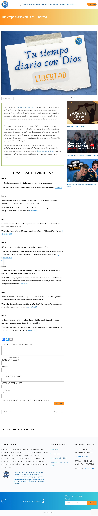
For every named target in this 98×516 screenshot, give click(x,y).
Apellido (4, 373)
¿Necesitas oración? (59, 4)
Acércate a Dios (47, 4)
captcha (68, 506)
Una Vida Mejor (27, 4)
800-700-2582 (83, 457)
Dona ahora (92, 4)
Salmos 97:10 (32, 307)
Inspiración (36, 4)
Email (3, 393)
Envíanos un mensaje (31, 501)
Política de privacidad (58, 458)
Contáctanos (71, 4)
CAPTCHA (5, 390)
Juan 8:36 (58, 187)
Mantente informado (73, 496)
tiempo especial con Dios (45, 151)
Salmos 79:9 (31, 330)
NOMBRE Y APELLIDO (10, 360)
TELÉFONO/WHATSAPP (10, 376)
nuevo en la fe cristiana (25, 107)
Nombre (4, 367)
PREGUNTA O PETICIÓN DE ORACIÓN (16, 344)
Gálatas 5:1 (33, 211)
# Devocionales (7, 98)
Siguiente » (58, 412)
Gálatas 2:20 (24, 284)
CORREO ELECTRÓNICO (11, 383)
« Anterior (6, 412)
